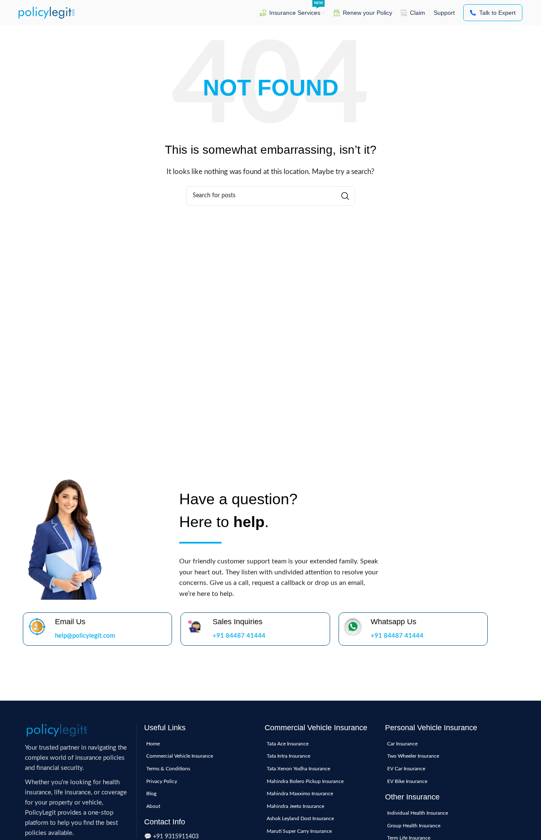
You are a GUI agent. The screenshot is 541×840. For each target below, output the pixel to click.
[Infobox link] (97, 629)
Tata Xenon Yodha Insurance (298, 768)
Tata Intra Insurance (288, 755)
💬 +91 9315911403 (171, 837)
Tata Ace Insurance (288, 743)
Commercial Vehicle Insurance (179, 755)
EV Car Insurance (406, 768)
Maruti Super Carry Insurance (299, 831)
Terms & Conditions (168, 768)
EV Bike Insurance (407, 781)
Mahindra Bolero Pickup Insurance (305, 781)
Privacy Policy (161, 781)
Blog (151, 793)
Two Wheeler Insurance (413, 755)
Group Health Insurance (413, 825)
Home (153, 743)
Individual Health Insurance (417, 813)
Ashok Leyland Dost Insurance (300, 818)
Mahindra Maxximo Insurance (300, 793)
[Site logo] (46, 12)
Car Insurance (402, 743)
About (153, 806)
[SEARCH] (345, 196)
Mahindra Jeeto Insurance (295, 806)
